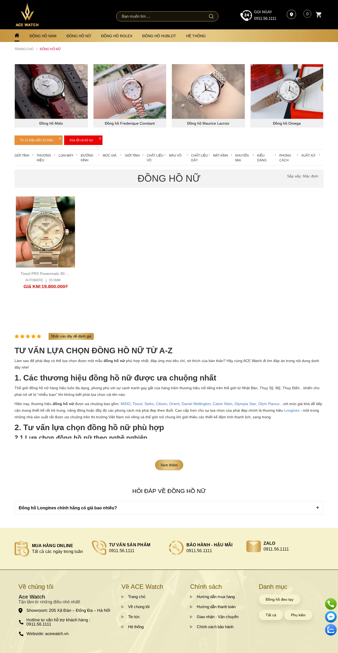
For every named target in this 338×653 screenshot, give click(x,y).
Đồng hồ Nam (43, 36)
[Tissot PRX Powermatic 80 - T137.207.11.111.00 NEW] (45, 231)
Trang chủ (136, 596)
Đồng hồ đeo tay (279, 599)
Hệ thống (196, 36)
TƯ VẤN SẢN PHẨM (130, 545)
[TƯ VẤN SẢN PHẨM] (99, 548)
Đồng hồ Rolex (116, 36)
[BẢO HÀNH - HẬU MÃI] (176, 548)
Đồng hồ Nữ (79, 36)
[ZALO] (253, 546)
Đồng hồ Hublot (159, 36)
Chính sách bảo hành (215, 626)
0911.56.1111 (265, 18)
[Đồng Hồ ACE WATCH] (27, 15)
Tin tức (134, 616)
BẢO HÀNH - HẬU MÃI (209, 545)
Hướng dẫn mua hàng (216, 596)
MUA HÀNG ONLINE (52, 545)
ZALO (269, 543)
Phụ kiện (298, 615)
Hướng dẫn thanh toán (216, 606)
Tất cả (271, 615)
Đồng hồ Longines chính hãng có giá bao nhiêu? (68, 508)
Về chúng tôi (138, 606)
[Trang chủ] (17, 35)
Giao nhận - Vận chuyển (217, 616)
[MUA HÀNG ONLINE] (22, 549)
